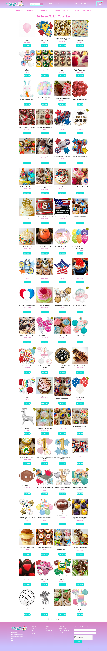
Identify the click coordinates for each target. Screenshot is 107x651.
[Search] (41, 4)
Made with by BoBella (88, 648)
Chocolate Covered (60, 11)
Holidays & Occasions (81, 11)
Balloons (42, 11)
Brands (94, 648)
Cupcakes (28, 11)
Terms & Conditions (85, 3)
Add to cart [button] (44, 45)
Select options (27, 45)
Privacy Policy (24, 648)
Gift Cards (51, 3)
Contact (66, 3)
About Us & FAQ (74, 3)
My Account (59, 3)
